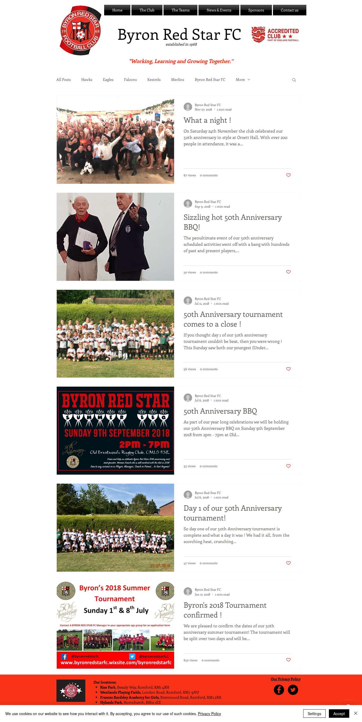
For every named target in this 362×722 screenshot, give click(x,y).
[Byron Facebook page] (279, 690)
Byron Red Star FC (210, 79)
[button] (147, 10)
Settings (314, 713)
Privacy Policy (209, 713)
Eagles (108, 79)
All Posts (63, 79)
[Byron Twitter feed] (293, 690)
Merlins (177, 79)
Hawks (86, 79)
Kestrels (154, 79)
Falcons (130, 79)
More (240, 79)
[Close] (355, 713)
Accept (339, 713)
